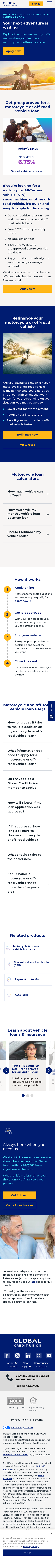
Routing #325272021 (27, 1386)
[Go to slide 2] (27, 1095)
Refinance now (27, 434)
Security (38, 1419)
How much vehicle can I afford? (25, 493)
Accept (27, 1552)
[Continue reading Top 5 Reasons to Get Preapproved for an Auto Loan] (27, 1066)
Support (26, 1366)
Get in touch (19, 1195)
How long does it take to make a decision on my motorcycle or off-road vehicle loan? (24, 729)
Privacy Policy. (31, 1546)
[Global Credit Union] (10, 4)
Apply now (13, 51)
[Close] (51, 1533)
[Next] (49, 1070)
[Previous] (6, 1070)
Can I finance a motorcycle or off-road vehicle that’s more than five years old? (23, 882)
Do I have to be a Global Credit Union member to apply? (22, 783)
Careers (12, 1366)
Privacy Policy (19, 1419)
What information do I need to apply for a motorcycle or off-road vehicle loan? (24, 757)
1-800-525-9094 (26, 1379)
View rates (27, 444)
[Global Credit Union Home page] (27, 1345)
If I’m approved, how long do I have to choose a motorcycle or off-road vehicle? (23, 833)
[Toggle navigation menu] (49, 2)
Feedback (41, 1366)
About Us (12, 1363)
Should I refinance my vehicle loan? (24, 534)
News (26, 1363)
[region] (27, 1544)
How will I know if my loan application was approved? (24, 807)
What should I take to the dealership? (24, 857)
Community (41, 1363)
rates (34, 1281)
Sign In (36, 3)
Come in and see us (19, 1205)
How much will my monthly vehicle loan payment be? (23, 513)
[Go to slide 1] (23, 1095)
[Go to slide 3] (32, 1095)
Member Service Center (15, 1454)
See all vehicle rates (25, 171)
